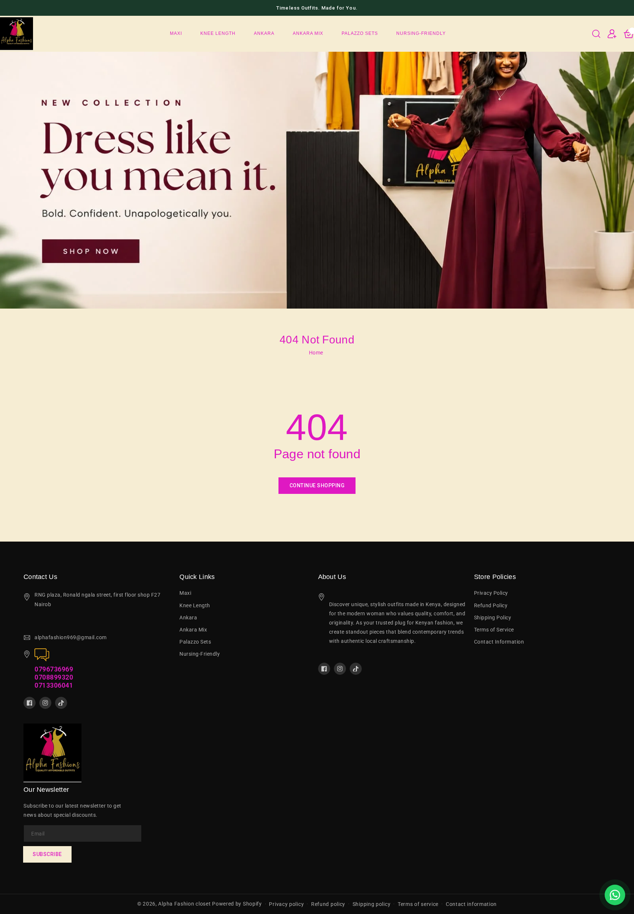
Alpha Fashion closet (184, 904)
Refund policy (328, 904)
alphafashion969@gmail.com (70, 637)
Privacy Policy (491, 593)
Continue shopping (317, 485)
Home (316, 353)
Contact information (471, 904)
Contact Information (499, 642)
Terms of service (418, 904)
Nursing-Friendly (199, 654)
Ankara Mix (193, 630)
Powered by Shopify (237, 904)
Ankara (188, 617)
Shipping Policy (492, 617)
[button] (596, 34)
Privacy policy (286, 904)
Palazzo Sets (195, 642)
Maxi (185, 593)
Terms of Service (494, 630)
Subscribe (47, 854)
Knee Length (194, 605)
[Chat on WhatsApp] (615, 895)
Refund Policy (491, 605)
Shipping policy (372, 904)
